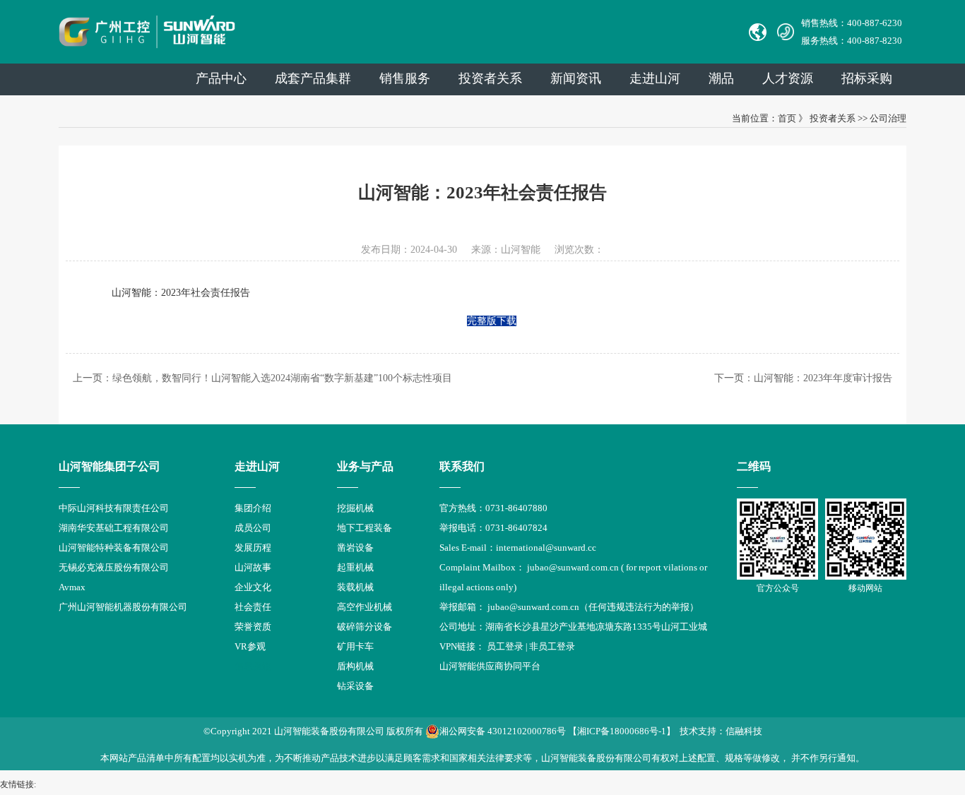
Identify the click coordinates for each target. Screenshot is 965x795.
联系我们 (462, 466)
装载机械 (355, 587)
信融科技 (744, 731)
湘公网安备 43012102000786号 (502, 731)
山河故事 (253, 567)
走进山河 (654, 78)
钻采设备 (355, 686)
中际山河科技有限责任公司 (114, 508)
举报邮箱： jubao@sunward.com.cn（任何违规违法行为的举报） (569, 607)
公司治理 (888, 118)
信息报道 (253, 666)
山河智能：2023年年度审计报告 (823, 378)
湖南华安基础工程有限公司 (114, 527)
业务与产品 (365, 466)
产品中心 (221, 78)
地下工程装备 (364, 527)
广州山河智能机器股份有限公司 (123, 607)
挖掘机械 (355, 508)
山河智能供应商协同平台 (489, 666)
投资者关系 (490, 78)
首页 (787, 118)
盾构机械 (355, 666)
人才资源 (787, 78)
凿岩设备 (355, 547)
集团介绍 (253, 508)
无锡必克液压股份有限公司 (114, 567)
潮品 (721, 78)
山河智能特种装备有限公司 (114, 547)
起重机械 (355, 567)
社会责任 (253, 607)
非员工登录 (552, 646)
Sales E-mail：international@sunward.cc (517, 547)
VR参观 (250, 646)
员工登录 (505, 646)
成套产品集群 (313, 78)
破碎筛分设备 (364, 626)
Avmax (72, 587)
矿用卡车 (355, 646)
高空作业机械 (364, 607)
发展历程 (253, 547)
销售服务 (404, 78)
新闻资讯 (575, 78)
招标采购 (866, 78)
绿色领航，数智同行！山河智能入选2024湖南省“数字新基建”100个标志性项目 (282, 378)
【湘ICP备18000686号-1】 (621, 731)
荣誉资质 (253, 626)
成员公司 (253, 527)
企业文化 (253, 587)
